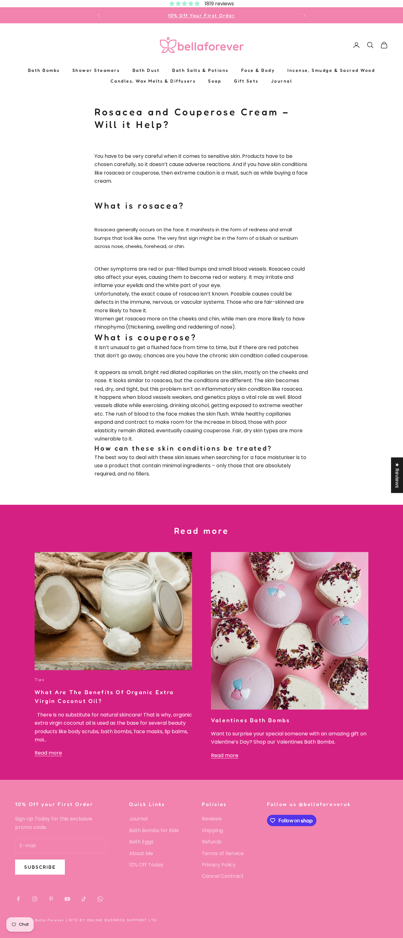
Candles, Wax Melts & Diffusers (153, 80)
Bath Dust (146, 70)
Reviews (212, 818)
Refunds (212, 841)
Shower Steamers (96, 70)
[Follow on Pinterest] (51, 899)
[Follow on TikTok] (84, 899)
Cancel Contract (223, 876)
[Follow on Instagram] (34, 899)
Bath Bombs (44, 70)
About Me (141, 853)
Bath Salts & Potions (200, 70)
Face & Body (258, 70)
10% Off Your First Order (201, 15)
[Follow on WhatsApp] (100, 899)
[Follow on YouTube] (67, 899)
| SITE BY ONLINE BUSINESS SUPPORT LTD (111, 920)
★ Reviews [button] (397, 475)
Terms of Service (223, 853)
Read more (48, 753)
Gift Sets (246, 80)
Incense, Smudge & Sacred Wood (331, 70)
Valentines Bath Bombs (250, 720)
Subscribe (40, 867)
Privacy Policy (219, 864)
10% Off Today (146, 864)
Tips (40, 679)
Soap (214, 80)
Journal (281, 80)
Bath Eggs (141, 841)
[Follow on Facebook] (18, 899)
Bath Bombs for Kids (154, 830)
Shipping (212, 830)
